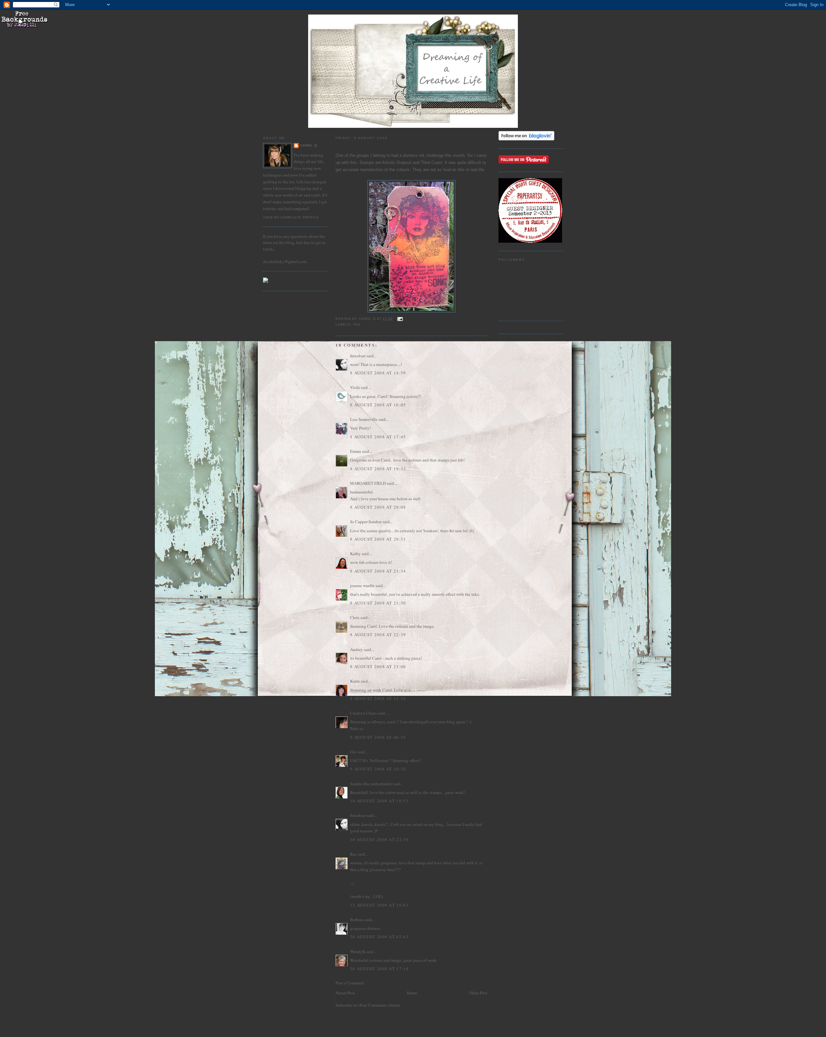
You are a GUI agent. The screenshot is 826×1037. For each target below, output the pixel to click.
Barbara (357, 919)
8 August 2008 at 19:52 (378, 469)
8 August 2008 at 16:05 (378, 405)
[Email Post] (400, 318)
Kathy (355, 553)
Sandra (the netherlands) (371, 784)
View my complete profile (291, 217)
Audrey (356, 649)
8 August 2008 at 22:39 (378, 634)
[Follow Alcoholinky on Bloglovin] (526, 139)
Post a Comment (350, 983)
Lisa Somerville (364, 419)
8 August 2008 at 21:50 (378, 603)
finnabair (358, 356)
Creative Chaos (363, 713)
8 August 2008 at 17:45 (378, 437)
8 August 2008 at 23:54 (378, 698)
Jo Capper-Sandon (366, 521)
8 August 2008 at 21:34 (378, 571)
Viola (355, 387)
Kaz (353, 854)
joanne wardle (362, 585)
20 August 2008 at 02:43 (379, 937)
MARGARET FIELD (368, 483)
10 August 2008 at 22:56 (379, 839)
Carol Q (308, 145)
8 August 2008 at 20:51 (378, 539)
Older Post (478, 993)
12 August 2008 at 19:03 (379, 905)
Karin (355, 681)
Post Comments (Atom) (379, 1005)
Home (412, 993)
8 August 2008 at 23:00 (378, 666)
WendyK (357, 951)
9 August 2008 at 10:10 (378, 769)
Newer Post (345, 993)
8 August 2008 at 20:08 (378, 507)
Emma (355, 451)
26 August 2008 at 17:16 (379, 968)
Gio (353, 752)
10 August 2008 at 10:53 (379, 801)
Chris (354, 617)
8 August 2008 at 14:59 (378, 373)
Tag (356, 324)
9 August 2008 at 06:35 (378, 737)
